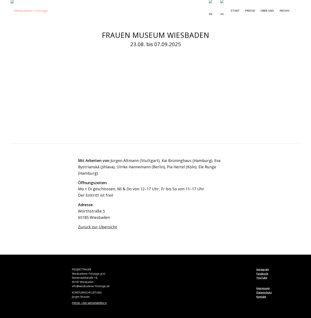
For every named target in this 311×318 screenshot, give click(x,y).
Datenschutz (264, 292)
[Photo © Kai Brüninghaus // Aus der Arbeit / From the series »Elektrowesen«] (278, 128)
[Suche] (296, 10)
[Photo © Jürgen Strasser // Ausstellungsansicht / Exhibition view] (114, 128)
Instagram (262, 269)
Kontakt (261, 297)
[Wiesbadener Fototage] (29, 10)
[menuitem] (210, 10)
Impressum (263, 288)
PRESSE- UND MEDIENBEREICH (89, 303)
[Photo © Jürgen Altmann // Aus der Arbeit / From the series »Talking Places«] (226, 128)
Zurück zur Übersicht (97, 226)
